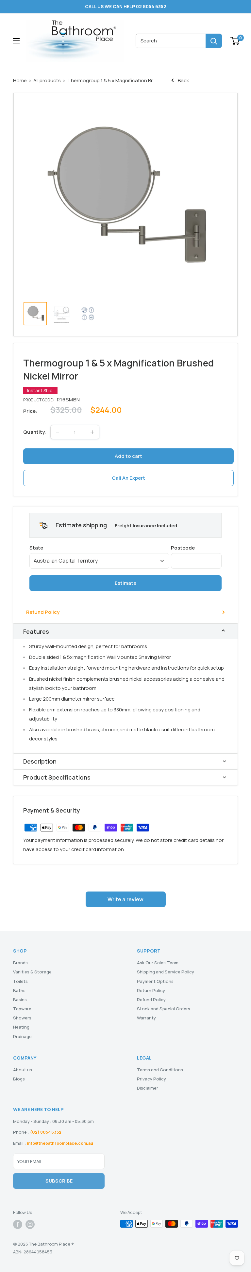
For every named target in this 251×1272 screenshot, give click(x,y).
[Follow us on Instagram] (30, 1224)
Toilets (20, 981)
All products (47, 80)
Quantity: (34, 431)
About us (22, 1070)
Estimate (125, 583)
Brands (20, 963)
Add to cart (128, 456)
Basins (20, 999)
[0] (235, 41)
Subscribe (59, 1181)
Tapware (22, 1009)
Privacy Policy (151, 1079)
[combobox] (171, 41)
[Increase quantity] (92, 432)
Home (20, 80)
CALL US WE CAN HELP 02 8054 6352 (125, 6)
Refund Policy (42, 612)
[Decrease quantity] (57, 432)
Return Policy (151, 990)
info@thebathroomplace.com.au (60, 1143)
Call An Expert (128, 477)
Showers (22, 1018)
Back (183, 80)
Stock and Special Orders (163, 1009)
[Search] (214, 41)
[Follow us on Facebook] (17, 1224)
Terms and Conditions (160, 1070)
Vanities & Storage (32, 972)
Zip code (196, 547)
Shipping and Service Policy (165, 972)
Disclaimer (147, 1088)
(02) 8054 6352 (45, 1132)
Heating (21, 1027)
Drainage (22, 1036)
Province (99, 547)
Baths (19, 990)
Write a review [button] (125, 899)
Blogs (19, 1079)
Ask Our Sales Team (157, 963)
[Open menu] (16, 40)
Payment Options (155, 981)
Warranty (146, 1018)
